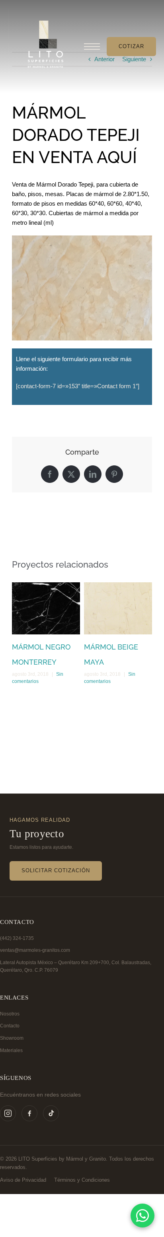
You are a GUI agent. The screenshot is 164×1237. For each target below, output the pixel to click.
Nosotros (10, 1014)
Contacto (10, 1026)
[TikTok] (51, 1113)
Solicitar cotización (55, 870)
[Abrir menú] (92, 46)
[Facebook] (29, 1113)
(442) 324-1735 (17, 938)
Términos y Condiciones (82, 1180)
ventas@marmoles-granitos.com (35, 950)
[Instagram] (8, 1113)
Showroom (11, 1038)
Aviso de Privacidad (23, 1180)
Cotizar (131, 46)
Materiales (11, 1050)
